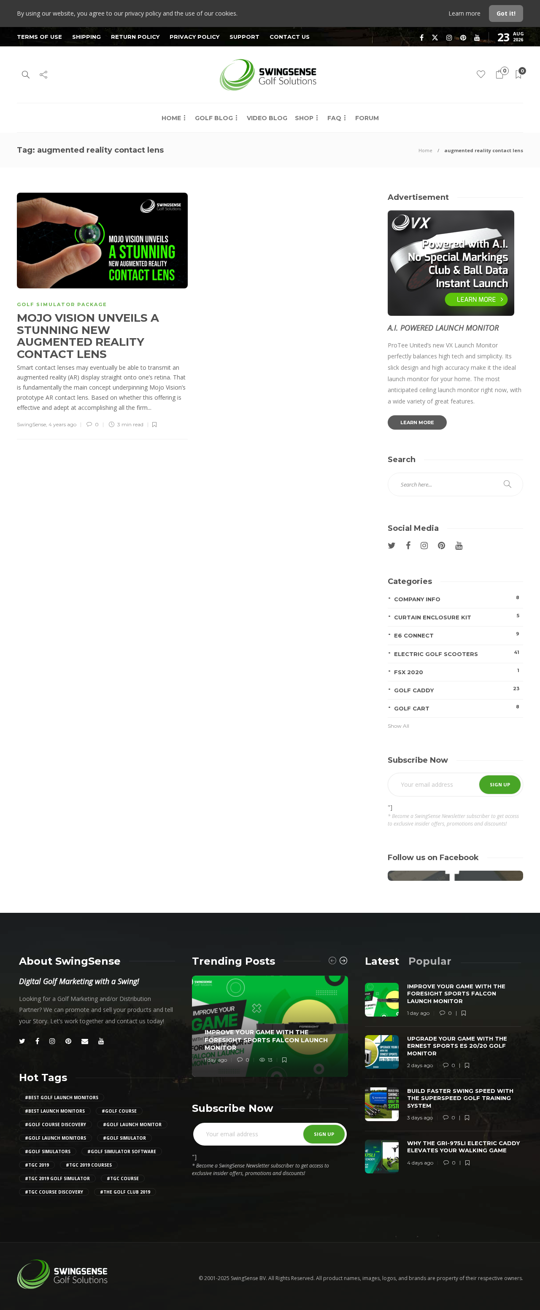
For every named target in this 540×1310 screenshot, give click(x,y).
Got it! (506, 13)
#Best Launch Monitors (55, 1111)
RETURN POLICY (135, 36)
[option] (270, 1026)
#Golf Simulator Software (121, 1151)
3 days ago (420, 1117)
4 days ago (420, 1162)
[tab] (382, 961)
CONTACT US (290, 36)
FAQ (334, 118)
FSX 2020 (456, 671)
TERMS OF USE (39, 36)
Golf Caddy (456, 690)
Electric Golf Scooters (456, 653)
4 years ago (62, 424)
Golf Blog (214, 118)
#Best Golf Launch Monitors (61, 1097)
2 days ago (420, 1065)
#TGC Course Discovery (54, 1192)
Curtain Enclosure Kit (456, 617)
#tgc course (123, 1178)
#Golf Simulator (124, 1138)
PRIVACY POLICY (194, 36)
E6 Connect (456, 635)
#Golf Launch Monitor (132, 1124)
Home (171, 118)
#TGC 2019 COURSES (89, 1165)
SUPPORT (244, 36)
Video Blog (267, 118)
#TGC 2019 (37, 1165)
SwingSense (31, 424)
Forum (367, 118)
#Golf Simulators (47, 1151)
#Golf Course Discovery (55, 1124)
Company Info (456, 598)
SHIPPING (86, 36)
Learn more (465, 13)
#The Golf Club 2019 (125, 1192)
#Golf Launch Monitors (55, 1138)
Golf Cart (456, 708)
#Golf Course (119, 1111)
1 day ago (216, 1060)
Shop (304, 118)
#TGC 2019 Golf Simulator (57, 1178)
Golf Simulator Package (62, 304)
